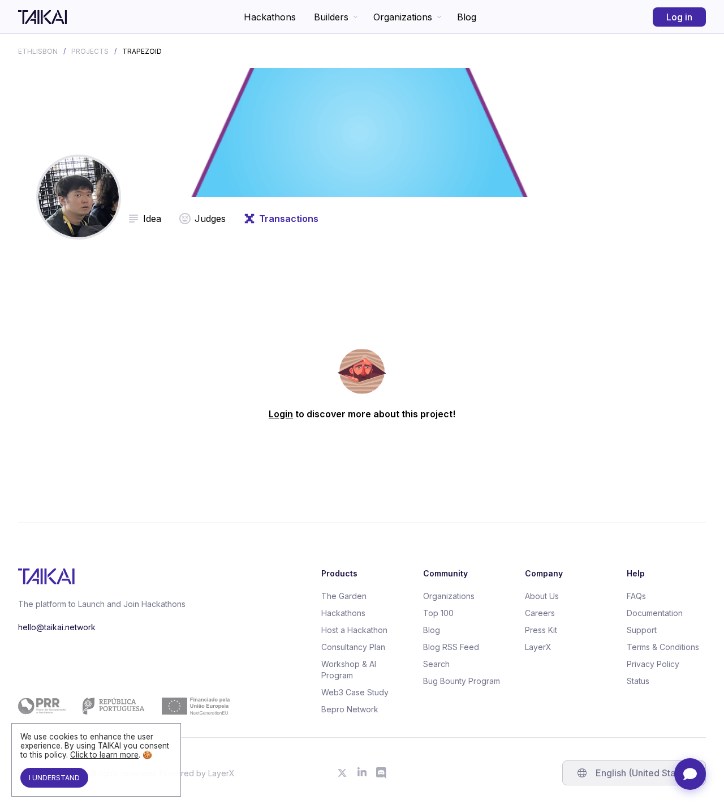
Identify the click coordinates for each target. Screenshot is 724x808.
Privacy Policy (653, 664)
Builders (331, 17)
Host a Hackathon (354, 630)
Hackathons (270, 17)
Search (436, 664)
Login (281, 414)
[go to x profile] (342, 773)
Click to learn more (104, 754)
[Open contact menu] (690, 774)
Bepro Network (349, 709)
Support (642, 630)
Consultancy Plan (353, 647)
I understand (54, 777)
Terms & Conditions (663, 647)
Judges (210, 218)
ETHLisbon (38, 51)
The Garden (344, 596)
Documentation (655, 613)
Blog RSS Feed (451, 647)
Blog (466, 17)
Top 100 (438, 613)
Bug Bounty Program (461, 681)
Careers (540, 613)
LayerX (538, 647)
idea (152, 218)
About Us (542, 596)
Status (638, 681)
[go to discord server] (381, 773)
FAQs (636, 596)
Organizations (402, 17)
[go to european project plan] (124, 706)
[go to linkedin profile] (362, 773)
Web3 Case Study (355, 692)
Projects (90, 51)
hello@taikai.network (57, 627)
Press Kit (541, 630)
